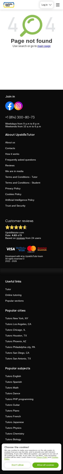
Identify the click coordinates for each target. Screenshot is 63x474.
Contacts (10, 148)
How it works (12, 154)
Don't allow (17, 465)
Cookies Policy (13, 194)
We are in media (14, 171)
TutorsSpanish (13, 381)
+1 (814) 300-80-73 (20, 117)
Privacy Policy (12, 188)
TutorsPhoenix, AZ (15, 341)
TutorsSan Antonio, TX (18, 358)
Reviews (10, 165)
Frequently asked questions (20, 159)
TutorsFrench (13, 416)
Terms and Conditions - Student (22, 182)
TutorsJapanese (14, 422)
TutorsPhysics (13, 427)
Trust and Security (15, 205)
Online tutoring (13, 295)
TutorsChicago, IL (15, 329)
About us (10, 142)
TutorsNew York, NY (16, 318)
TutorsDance (12, 393)
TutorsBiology (13, 439)
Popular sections (14, 300)
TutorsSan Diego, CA (17, 352)
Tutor (8, 289)
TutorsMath (12, 387)
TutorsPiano (12, 410)
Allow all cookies (45, 465)
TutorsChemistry (14, 433)
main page (44, 46)
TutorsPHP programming (19, 399)
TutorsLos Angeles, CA (18, 324)
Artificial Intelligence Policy (19, 200)
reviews (20, 238)
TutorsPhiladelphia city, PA (20, 347)
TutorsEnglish (13, 376)
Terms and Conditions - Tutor (21, 177)
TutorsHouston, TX (16, 335)
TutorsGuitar (12, 404)
